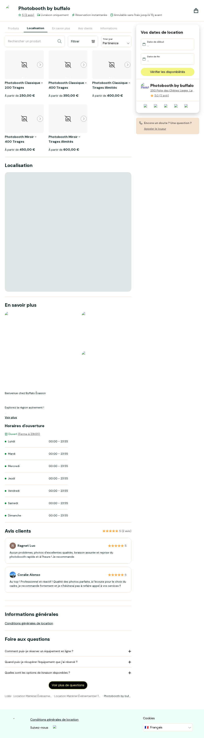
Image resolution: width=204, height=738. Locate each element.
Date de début (155, 41)
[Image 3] (26, 77)
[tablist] (62, 28)
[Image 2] (24, 77)
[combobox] (116, 41)
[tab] (13, 28)
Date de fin (153, 56)
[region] (68, 232)
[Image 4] (27, 131)
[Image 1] (22, 77)
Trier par (108, 39)
